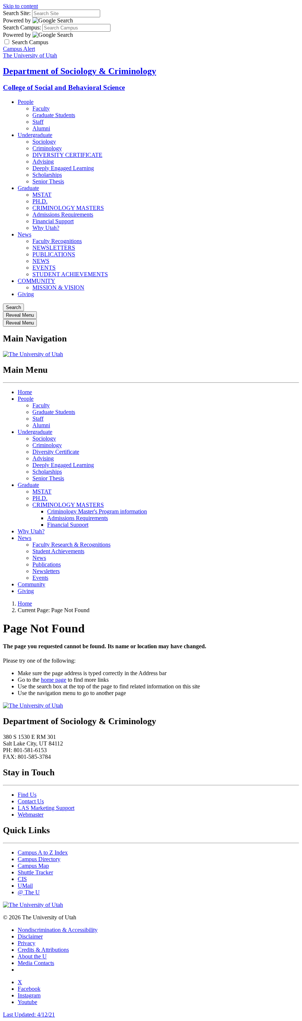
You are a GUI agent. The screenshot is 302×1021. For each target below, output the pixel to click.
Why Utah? (45, 228)
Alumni (41, 128)
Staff (37, 122)
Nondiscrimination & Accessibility (58, 930)
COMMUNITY (36, 281)
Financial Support (53, 221)
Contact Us (31, 801)
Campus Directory (39, 859)
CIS (22, 879)
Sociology (44, 141)
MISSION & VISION (58, 287)
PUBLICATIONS (53, 254)
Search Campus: (22, 27)
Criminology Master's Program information (97, 511)
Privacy (26, 943)
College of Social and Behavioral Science (64, 87)
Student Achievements (58, 551)
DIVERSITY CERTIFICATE (67, 155)
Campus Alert (19, 49)
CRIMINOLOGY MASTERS (68, 208)
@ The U (29, 892)
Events (40, 578)
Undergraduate (35, 135)
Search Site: (17, 13)
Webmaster (30, 814)
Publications (46, 564)
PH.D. (40, 201)
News (24, 234)
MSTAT (42, 195)
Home (25, 392)
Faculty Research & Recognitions (71, 544)
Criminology (47, 148)
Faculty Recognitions (57, 241)
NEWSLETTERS (53, 248)
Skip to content (20, 6)
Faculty (41, 108)
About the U (32, 956)
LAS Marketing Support (46, 808)
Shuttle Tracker (35, 872)
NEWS (40, 261)
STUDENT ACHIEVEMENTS (70, 274)
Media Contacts (36, 963)
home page (53, 680)
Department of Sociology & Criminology (79, 71)
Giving (26, 294)
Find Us (27, 795)
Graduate (28, 188)
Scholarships (47, 175)
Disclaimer (30, 936)
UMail (25, 886)
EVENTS (44, 267)
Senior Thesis (48, 181)
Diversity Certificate (55, 452)
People (26, 102)
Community (31, 584)
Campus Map (33, 866)
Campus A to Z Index (43, 852)
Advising (43, 161)
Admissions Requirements (62, 214)
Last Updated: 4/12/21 (29, 1014)
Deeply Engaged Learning (63, 168)
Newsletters (46, 571)
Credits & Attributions (43, 950)
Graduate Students (53, 115)
